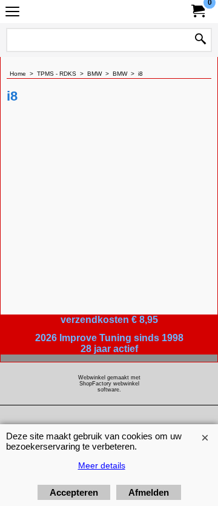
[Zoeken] (200, 40)
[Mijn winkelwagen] (197, 11)
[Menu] (12, 13)
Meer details (101, 465)
